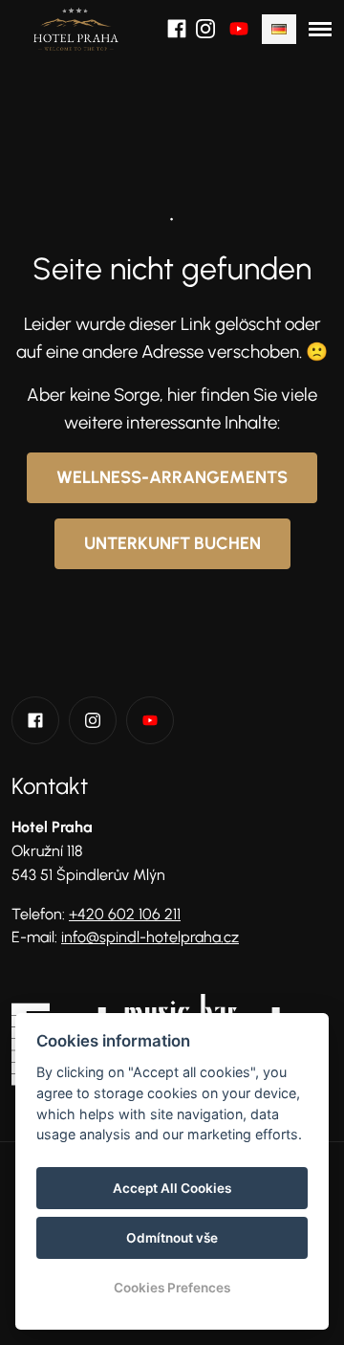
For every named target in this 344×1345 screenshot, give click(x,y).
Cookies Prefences (172, 1287)
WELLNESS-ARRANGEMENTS (172, 477)
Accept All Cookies (172, 1188)
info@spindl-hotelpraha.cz (150, 937)
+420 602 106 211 (125, 914)
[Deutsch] (279, 29)
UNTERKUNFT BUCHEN (172, 543)
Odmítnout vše (172, 1238)
